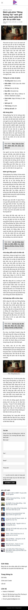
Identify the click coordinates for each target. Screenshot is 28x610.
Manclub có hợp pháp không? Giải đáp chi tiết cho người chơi (15, 514)
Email (5, 460)
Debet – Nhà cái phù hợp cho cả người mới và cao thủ (15, 534)
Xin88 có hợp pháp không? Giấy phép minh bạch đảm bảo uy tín (16, 509)
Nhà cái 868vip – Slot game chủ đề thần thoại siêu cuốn (15, 539)
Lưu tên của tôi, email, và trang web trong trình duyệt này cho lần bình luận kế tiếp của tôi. (14, 477)
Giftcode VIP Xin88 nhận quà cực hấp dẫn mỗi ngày (16, 529)
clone (4, 23)
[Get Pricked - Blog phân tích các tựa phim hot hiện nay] (15, 2)
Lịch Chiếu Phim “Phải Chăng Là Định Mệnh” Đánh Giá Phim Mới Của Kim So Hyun (16, 550)
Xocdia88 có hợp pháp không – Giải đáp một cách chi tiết (16, 503)
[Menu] (2, 3)
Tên (4, 453)
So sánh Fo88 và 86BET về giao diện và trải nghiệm (16, 493)
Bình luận (6, 440)
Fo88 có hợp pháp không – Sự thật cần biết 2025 (15, 498)
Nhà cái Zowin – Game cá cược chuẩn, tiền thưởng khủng (14, 544)
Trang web (6, 467)
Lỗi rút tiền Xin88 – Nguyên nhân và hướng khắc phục (16, 524)
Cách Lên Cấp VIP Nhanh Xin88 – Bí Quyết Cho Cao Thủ (16, 519)
